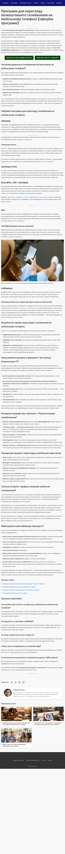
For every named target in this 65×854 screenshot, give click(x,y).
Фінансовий (50, 3)
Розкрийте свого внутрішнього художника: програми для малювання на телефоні (48, 724)
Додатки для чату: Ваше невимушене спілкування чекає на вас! (14, 745)
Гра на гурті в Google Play (47, 197)
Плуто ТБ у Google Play (47, 161)
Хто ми (44, 760)
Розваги (36, 3)
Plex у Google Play (18, 221)
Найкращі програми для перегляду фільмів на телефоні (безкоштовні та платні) (16, 724)
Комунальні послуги (25, 3)
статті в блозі (11, 670)
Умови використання (18, 760)
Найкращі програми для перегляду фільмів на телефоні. (19, 587)
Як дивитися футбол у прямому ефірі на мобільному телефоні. (21, 590)
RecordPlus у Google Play (15, 197)
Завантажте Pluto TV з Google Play (47, 58)
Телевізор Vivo (32, 308)
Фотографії (14, 3)
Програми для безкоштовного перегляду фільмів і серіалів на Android (23, 584)
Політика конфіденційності (33, 760)
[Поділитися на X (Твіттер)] (23, 682)
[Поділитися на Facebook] (11, 682)
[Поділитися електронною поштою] (19, 682)
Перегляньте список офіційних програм (19, 58)
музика (43, 3)
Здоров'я (59, 3)
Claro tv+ (23, 308)
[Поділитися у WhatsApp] (15, 682)
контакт (50, 760)
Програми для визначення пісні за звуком (15, 593)
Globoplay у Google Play (24, 139)
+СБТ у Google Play (30, 197)
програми (5, 3)
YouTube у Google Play (15, 237)
